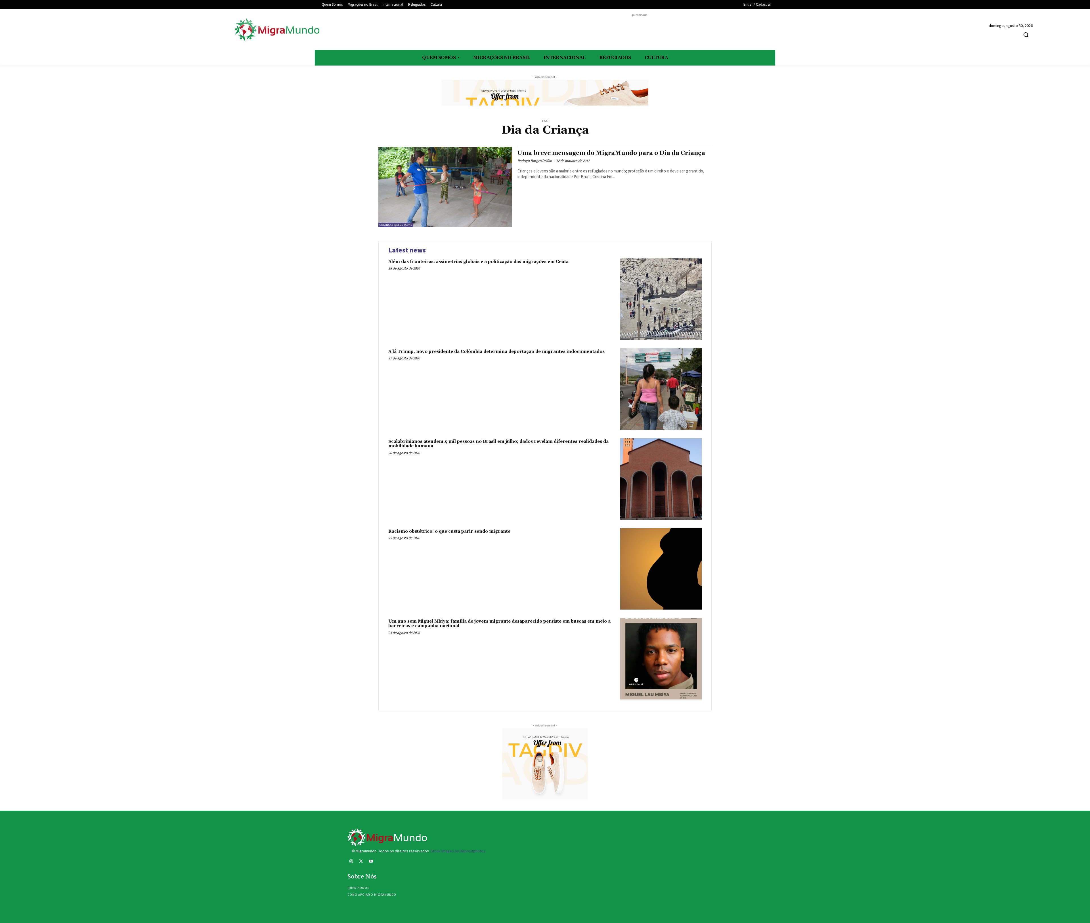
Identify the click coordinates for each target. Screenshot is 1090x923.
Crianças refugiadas (396, 225)
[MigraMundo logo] (276, 30)
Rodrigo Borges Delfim (534, 160)
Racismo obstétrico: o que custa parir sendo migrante (449, 531)
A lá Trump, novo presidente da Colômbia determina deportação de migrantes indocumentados (496, 351)
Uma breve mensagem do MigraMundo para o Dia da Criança (611, 153)
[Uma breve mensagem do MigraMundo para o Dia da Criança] (445, 187)
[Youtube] (370, 861)
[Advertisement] (639, 30)
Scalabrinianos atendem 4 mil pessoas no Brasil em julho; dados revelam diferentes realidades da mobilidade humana (498, 444)
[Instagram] (351, 861)
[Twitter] (360, 861)
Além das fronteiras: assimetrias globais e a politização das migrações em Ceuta (478, 261)
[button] (1026, 34)
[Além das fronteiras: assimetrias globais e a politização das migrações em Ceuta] (661, 299)
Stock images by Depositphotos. (458, 851)
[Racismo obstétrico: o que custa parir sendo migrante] (661, 569)
